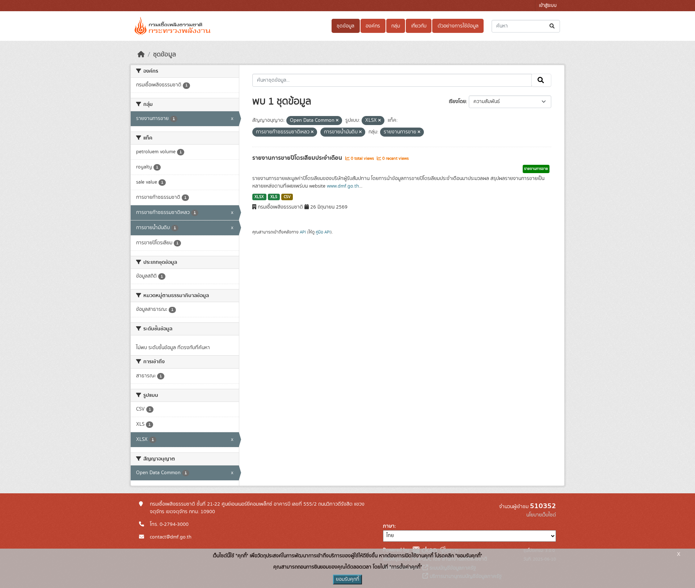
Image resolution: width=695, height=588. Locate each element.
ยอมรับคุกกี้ (347, 579)
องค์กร (373, 26)
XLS (273, 197)
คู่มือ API (323, 232)
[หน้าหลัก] (141, 54)
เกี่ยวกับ (418, 26)
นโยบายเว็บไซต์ (541, 515)
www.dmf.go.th (343, 186)
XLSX (259, 197)
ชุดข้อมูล (345, 26)
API (303, 232)
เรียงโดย (457, 101)
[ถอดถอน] (337, 121)
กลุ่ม (395, 26)
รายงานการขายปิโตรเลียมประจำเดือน (298, 158)
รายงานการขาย (536, 168)
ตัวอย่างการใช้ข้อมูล (458, 26)
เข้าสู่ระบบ (548, 5)
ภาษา (389, 526)
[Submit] (552, 26)
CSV (287, 197)
